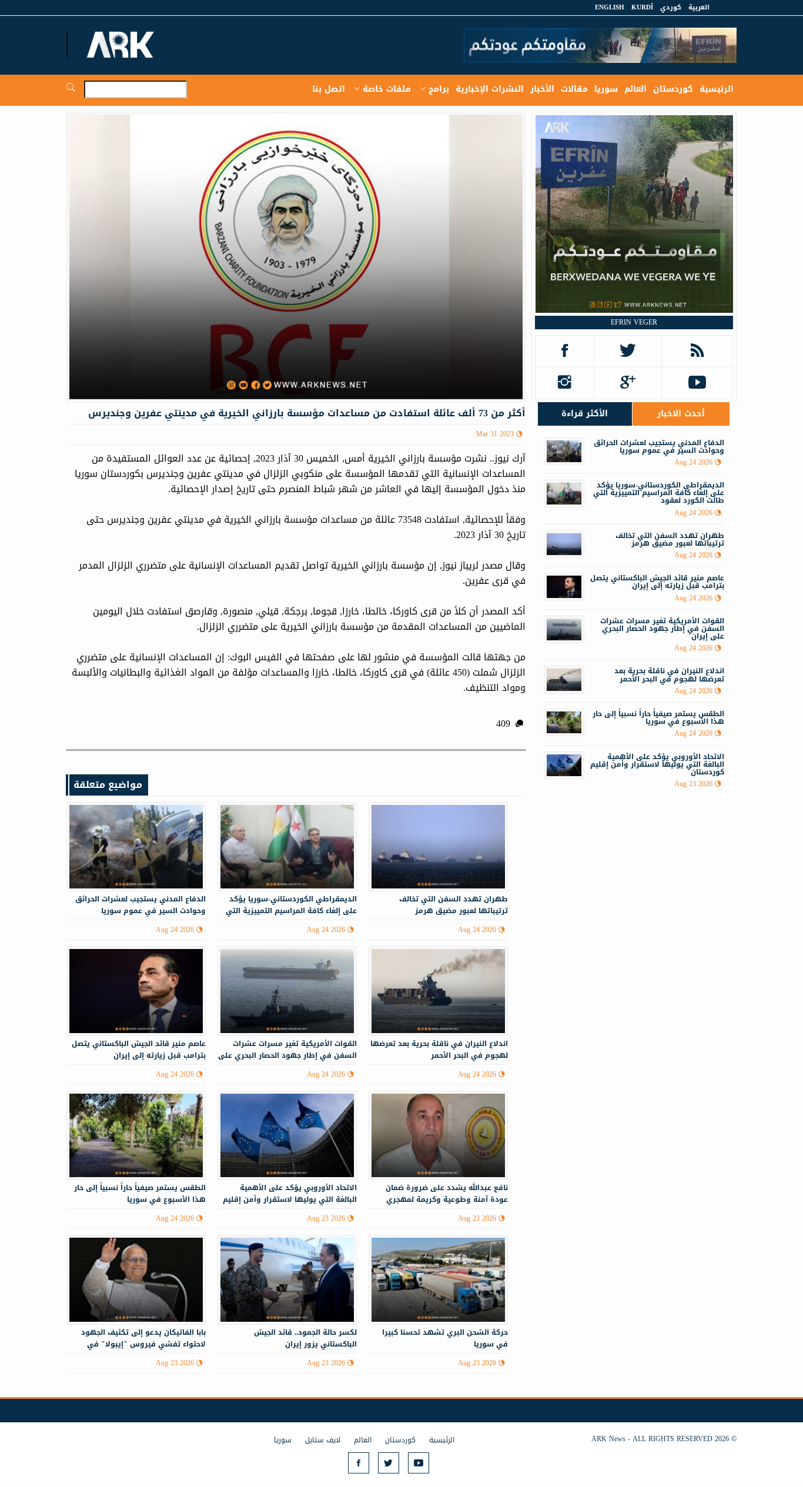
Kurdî (642, 7)
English (609, 7)
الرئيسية (717, 89)
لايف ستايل (322, 1439)
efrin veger (634, 322)
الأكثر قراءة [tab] (584, 414)
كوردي (670, 7)
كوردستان (673, 89)
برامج (439, 89)
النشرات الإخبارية (490, 89)
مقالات (574, 89)
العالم (635, 89)
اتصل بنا (328, 89)
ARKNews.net (122, 44)
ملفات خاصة (387, 89)
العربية (699, 7)
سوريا (606, 89)
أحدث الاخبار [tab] (681, 414)
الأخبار (542, 89)
